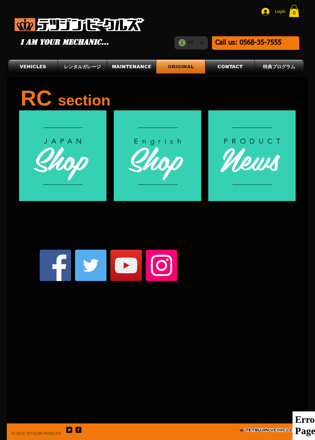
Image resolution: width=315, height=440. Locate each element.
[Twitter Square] (69, 430)
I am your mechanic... (64, 42)
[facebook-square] (78, 430)
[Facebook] (55, 265)
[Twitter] (90, 265)
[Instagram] (161, 265)
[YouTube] (126, 265)
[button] (294, 11)
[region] (157, 155)
